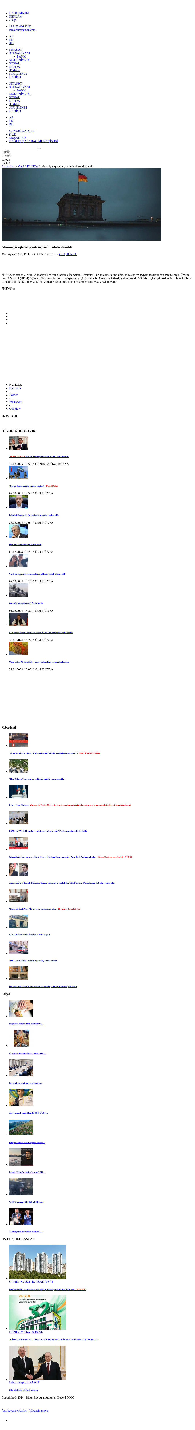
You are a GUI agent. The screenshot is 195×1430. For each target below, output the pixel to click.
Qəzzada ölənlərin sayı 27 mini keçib (26, 603)
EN (11, 39)
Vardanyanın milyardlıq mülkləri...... (26, 1232)
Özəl (62, 254)
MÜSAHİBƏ (17, 137)
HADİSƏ (15, 77)
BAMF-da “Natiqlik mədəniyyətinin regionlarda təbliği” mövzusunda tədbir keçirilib (48, 831)
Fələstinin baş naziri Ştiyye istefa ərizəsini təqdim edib (33, 515)
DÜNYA (14, 66)
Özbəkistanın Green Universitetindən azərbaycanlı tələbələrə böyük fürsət (43, 986)
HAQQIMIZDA (19, 13)
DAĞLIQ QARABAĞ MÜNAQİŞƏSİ (33, 141)
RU (11, 43)
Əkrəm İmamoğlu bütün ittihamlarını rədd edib (39, 456)
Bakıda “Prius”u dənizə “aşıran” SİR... (27, 1172)
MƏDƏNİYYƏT (20, 60)
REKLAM (15, 16)
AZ (11, 36)
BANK (21, 56)
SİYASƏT (15, 49)
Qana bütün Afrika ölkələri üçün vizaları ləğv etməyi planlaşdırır (39, 662)
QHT (12, 134)
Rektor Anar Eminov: (70, 805)
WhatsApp (15, 401)
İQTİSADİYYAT (19, 53)
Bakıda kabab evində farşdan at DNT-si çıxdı (29, 935)
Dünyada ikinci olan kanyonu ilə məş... (27, 1142)
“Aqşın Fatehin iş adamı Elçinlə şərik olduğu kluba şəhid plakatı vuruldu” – (54, 753)
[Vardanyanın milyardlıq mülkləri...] (21, 1224)
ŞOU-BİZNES (18, 73)
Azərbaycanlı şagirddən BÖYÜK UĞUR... (28, 1113)
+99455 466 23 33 (20, 26)
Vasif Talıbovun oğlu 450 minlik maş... (26, 1202)
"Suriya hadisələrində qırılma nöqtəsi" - (33, 486)
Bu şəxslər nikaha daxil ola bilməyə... (26, 1023)
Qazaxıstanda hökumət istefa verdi (25, 544)
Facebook (15, 388)
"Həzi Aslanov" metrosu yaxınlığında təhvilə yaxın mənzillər (37, 779)
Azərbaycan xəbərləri (15, 1410)
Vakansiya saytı (38, 1410)
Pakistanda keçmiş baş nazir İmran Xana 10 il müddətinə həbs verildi (41, 632)
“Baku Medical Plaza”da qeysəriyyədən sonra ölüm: (44, 909)
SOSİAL (14, 63)
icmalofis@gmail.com (22, 29)
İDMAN (14, 70)
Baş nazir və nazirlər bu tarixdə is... (25, 1083)
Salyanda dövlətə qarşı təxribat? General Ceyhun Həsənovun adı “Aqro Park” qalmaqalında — (70, 857)
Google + (15, 408)
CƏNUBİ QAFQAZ (22, 130)
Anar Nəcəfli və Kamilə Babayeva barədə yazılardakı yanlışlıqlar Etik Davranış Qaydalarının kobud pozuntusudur (62, 883)
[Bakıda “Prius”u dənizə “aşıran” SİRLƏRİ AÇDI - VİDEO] (21, 1164)
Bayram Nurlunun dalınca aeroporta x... (27, 1053)
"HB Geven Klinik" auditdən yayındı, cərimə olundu (33, 960)
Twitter (13, 394)
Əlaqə (12, 20)
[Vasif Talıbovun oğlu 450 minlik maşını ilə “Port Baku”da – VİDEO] (21, 1194)
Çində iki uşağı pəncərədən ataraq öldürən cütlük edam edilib (37, 574)
